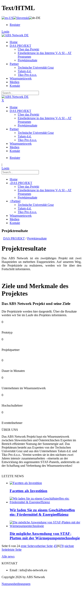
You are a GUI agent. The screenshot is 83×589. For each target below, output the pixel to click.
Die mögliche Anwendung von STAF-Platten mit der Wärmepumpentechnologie (45, 535)
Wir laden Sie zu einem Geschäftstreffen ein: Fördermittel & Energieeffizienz (42, 512)
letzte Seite (15, 549)
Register (15, 24)
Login (5, 31)
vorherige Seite (43, 546)
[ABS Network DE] (15, 35)
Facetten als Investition (28, 491)
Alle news (8, 556)
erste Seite (27, 546)
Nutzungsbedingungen (16, 584)
